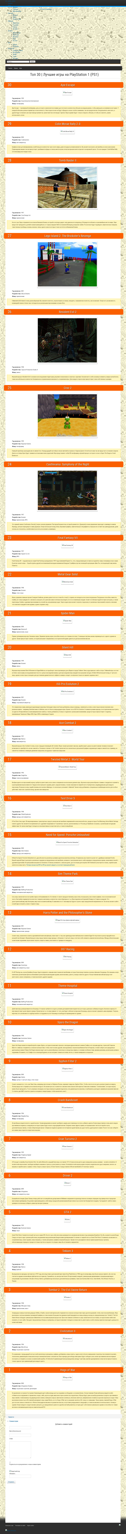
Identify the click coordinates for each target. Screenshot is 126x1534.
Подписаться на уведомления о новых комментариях (25, 1464)
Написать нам (9, 1525)
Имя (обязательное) (15, 1431)
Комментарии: (13, 1421)
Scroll (122, 1522)
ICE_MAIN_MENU (10, 1)
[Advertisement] (63, 1504)
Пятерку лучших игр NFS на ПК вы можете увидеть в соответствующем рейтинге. (50, 865)
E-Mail (11, 1439)
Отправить (11, 1482)
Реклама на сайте (20, 1525)
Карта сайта (30, 1525)
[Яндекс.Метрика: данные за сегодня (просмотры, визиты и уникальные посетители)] (10, 1530)
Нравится (11, 1417)
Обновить (12, 1473)
